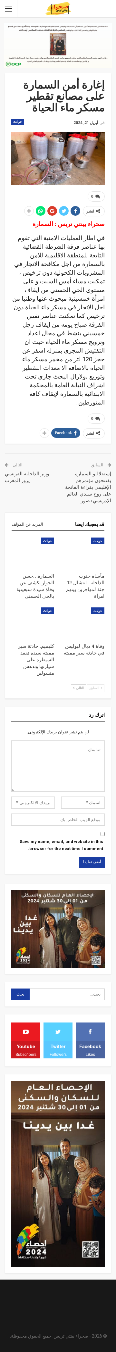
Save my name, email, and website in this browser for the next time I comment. (61, 845)
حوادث (17, 121)
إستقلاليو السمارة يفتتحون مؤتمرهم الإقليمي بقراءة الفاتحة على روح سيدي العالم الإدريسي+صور (88, 487)
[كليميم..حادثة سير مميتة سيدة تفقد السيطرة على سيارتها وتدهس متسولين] (33, 622)
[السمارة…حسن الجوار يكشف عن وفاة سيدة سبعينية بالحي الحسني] (33, 552)
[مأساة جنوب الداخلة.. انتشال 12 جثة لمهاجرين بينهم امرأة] (83, 552)
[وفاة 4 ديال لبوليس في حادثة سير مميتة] (83, 622)
